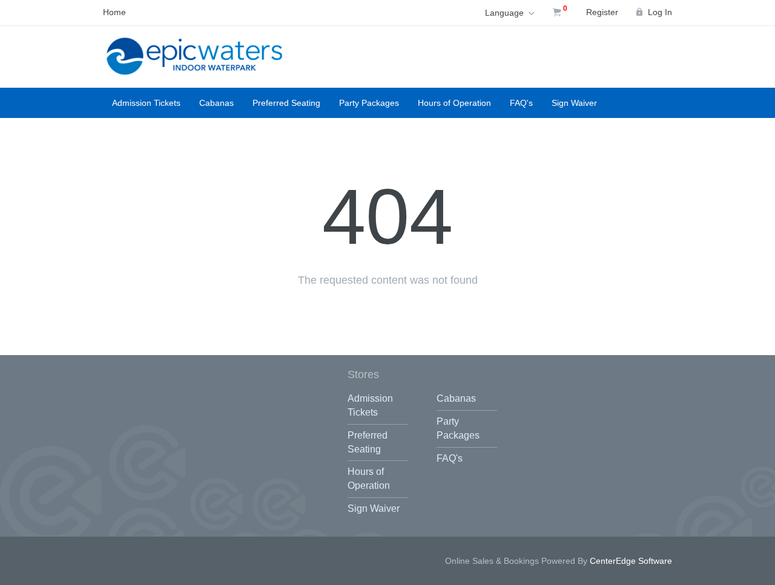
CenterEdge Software (631, 561)
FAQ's (521, 103)
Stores (363, 374)
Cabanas (216, 103)
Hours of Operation (454, 103)
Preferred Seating (286, 103)
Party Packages (369, 103)
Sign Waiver (574, 103)
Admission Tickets (146, 103)
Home (114, 12)
